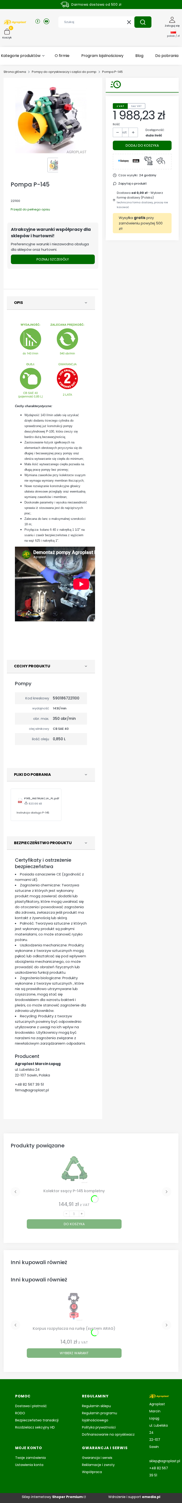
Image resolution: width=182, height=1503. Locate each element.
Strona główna (15, 72)
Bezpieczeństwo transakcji (37, 1420)
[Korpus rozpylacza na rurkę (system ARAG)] (74, 1308)
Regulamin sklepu (96, 1406)
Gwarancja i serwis (97, 1457)
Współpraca (92, 1472)
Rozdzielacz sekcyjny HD (35, 1427)
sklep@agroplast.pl (164, 1461)
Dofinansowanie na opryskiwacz (108, 1434)
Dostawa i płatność (31, 1406)
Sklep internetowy (52, 1496)
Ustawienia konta (29, 1464)
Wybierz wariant (74, 1353)
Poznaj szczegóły (52, 259)
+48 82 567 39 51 (29, 1084)
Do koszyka (74, 1224)
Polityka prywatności (99, 1427)
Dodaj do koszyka (142, 145)
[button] (142, 22)
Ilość (116, 124)
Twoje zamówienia (30, 1457)
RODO (20, 1413)
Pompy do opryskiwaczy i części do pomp (64, 72)
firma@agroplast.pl (32, 1090)
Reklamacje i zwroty (98, 1464)
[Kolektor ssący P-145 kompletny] (74, 1170)
